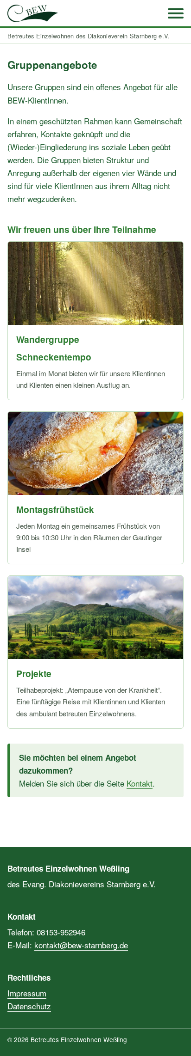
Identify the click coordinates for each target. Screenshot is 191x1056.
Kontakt (140, 783)
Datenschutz (29, 1006)
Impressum (26, 993)
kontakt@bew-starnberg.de (81, 945)
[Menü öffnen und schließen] (176, 13)
